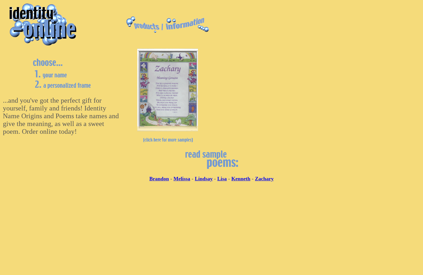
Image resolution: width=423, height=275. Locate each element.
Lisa (222, 179)
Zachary (264, 179)
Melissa (182, 179)
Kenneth (240, 179)
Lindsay (204, 179)
